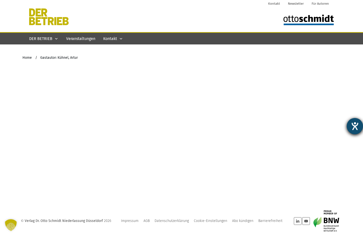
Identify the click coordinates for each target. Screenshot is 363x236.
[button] (11, 225)
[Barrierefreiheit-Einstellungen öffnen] (355, 126)
